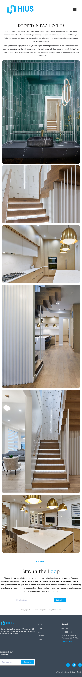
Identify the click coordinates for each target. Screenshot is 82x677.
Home (40, 628)
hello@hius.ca (67, 628)
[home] (20, 9)
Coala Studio (77, 672)
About (40, 632)
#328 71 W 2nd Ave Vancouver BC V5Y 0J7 (70, 637)
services (41, 636)
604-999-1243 (67, 632)
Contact (41, 639)
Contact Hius (67, 642)
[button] (73, 9)
